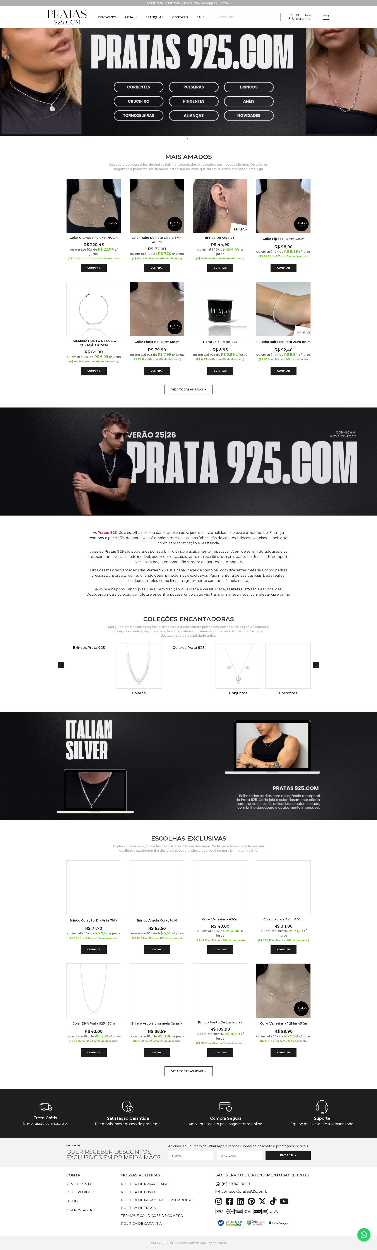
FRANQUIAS (154, 17)
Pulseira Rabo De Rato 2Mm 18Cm (283, 342)
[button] (61, 665)
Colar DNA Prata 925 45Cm (93, 1023)
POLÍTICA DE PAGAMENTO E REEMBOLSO (157, 1200)
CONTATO (180, 17)
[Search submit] (277, 17)
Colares (89, 693)
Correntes (238, 693)
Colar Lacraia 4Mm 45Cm (283, 919)
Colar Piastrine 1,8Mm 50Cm (157, 342)
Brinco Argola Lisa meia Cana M (157, 1023)
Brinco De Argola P (220, 238)
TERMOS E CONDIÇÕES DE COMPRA (152, 1216)
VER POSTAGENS (80, 1210)
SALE (200, 17)
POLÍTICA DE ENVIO (138, 1192)
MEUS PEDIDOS (80, 1192)
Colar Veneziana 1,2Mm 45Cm (283, 1023)
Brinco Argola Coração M (157, 920)
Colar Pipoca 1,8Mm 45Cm (283, 239)
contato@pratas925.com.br (245, 1191)
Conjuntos (188, 693)
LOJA (129, 17)
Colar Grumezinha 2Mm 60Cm (94, 238)
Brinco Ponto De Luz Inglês (220, 1022)
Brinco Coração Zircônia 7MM (94, 920)
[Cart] (326, 17)
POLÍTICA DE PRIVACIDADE (144, 1184)
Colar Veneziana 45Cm (220, 919)
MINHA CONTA (79, 1184)
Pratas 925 (107, 17)
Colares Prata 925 (139, 648)
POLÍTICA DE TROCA (138, 1208)
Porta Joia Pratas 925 (220, 342)
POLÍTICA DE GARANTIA (141, 1223)
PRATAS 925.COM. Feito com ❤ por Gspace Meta (188, 1243)
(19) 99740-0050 (236, 1184)
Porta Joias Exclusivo (288, 693)
